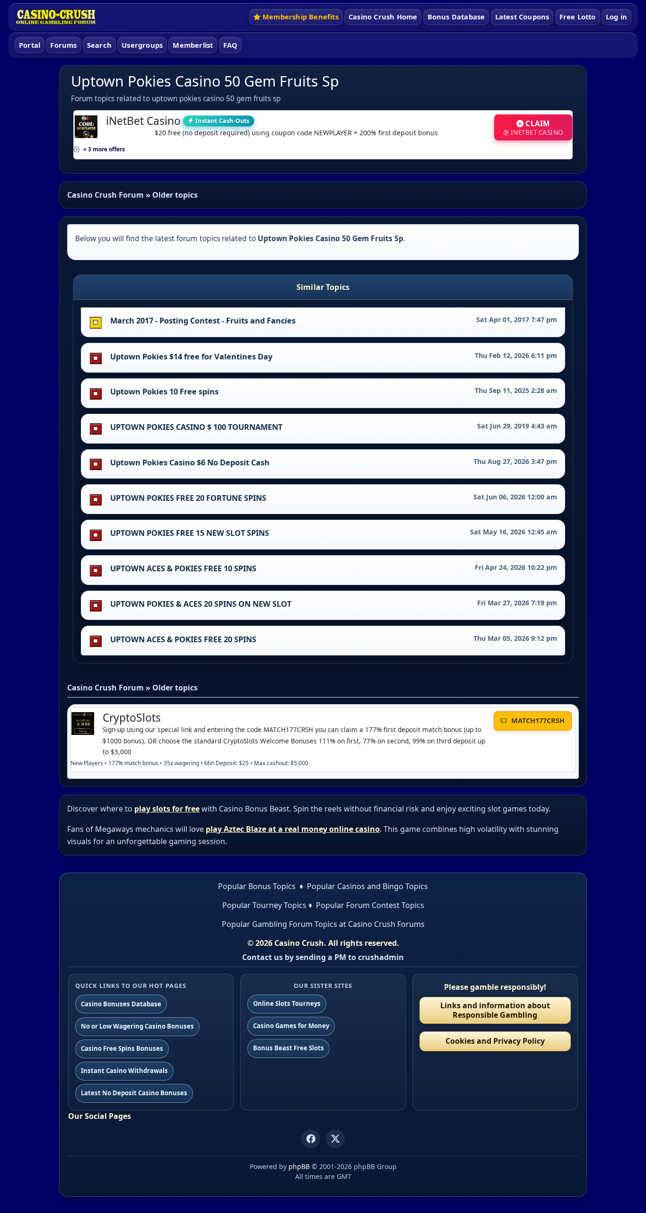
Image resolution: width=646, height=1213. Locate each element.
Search (99, 45)
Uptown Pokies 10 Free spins (164, 391)
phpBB (299, 1166)
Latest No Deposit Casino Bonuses (134, 1093)
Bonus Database (456, 16)
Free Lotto (577, 16)
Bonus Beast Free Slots (288, 1048)
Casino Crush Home (383, 16)
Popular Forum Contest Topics (370, 905)
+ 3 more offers (104, 149)
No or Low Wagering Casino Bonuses (137, 1026)
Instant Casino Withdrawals (124, 1070)
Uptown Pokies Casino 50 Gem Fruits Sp (205, 81)
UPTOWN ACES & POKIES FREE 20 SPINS (183, 639)
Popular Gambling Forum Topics (279, 924)
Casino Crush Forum (105, 195)
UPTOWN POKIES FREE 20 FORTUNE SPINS (188, 498)
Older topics (175, 195)
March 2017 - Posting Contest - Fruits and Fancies (203, 320)
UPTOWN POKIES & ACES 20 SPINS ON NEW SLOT (200, 604)
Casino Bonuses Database (121, 1004)
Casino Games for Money (291, 1025)
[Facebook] (310, 1138)
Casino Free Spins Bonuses (122, 1048)
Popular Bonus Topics (257, 886)
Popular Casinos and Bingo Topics (367, 886)
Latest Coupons (522, 16)
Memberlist (193, 45)
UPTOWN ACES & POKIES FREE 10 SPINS (183, 568)
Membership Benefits (300, 16)
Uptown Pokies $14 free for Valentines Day (191, 356)
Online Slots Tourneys (287, 1003)
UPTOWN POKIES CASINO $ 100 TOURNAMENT (196, 427)
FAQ (230, 45)
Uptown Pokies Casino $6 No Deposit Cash (190, 462)
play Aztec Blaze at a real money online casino (293, 829)
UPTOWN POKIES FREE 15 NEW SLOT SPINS (189, 533)
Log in (616, 16)
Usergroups (142, 45)
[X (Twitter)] (335, 1138)
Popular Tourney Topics (264, 905)
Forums (63, 45)
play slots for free (167, 808)
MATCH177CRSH (537, 720)
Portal (29, 45)
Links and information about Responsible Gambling (495, 1010)
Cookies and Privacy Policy (495, 1041)
